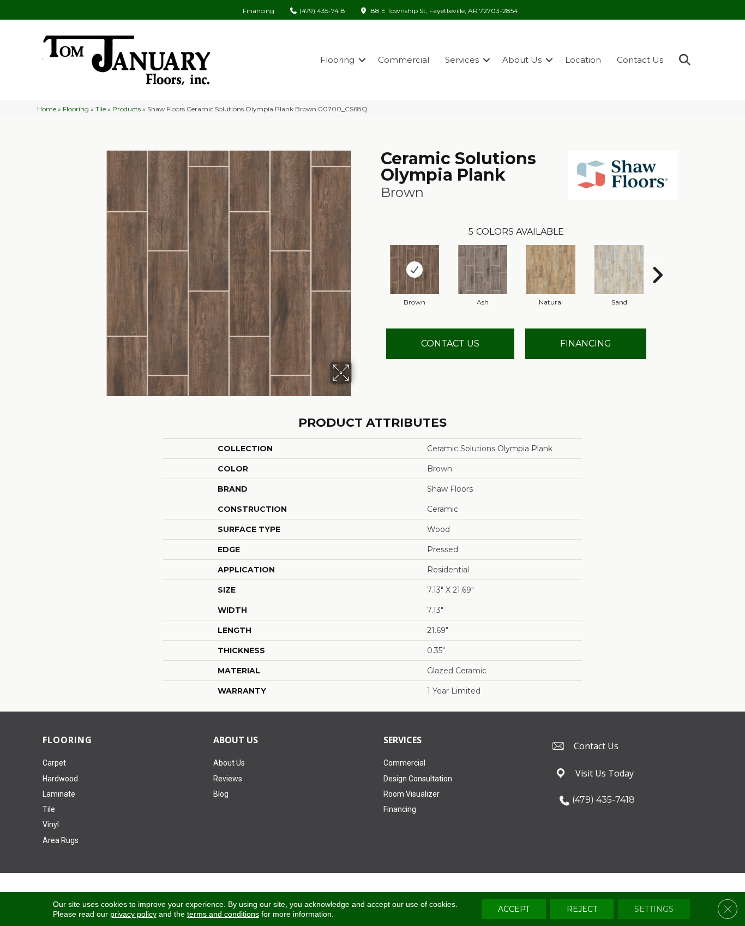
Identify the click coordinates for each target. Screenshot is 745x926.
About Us (522, 60)
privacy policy (133, 914)
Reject (582, 909)
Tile (100, 109)
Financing (258, 11)
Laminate (59, 794)
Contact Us (640, 60)
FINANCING (585, 343)
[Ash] (482, 269)
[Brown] (414, 269)
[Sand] (619, 269)
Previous (375, 258)
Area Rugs (61, 840)
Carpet (54, 762)
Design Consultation (417, 778)
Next (657, 258)
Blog (221, 794)
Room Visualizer (411, 794)
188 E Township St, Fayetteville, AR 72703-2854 (443, 11)
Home (46, 109)
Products (126, 109)
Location (583, 60)
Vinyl (51, 824)
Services (462, 60)
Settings (654, 909)
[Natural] (551, 269)
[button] (362, 59)
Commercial (403, 60)
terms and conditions (223, 914)
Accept (514, 909)
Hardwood (60, 778)
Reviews (227, 778)
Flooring (337, 60)
